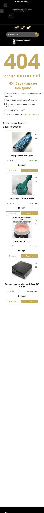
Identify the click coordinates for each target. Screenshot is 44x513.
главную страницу (32, 114)
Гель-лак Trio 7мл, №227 (22, 198)
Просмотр (29, 170)
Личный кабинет (22, 1)
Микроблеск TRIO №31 (22, 155)
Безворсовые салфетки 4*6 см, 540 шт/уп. (22, 285)
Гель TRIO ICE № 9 (21, 241)
